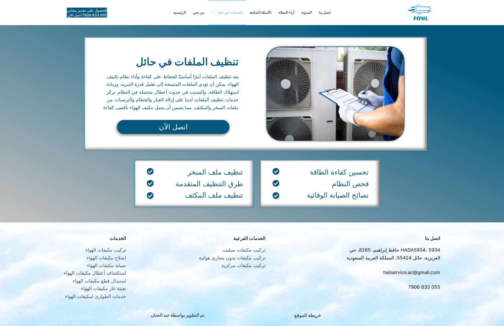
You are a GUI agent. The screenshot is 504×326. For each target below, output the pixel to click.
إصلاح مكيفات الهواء (106, 258)
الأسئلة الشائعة (260, 12)
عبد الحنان (160, 315)
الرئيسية (180, 12)
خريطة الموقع (307, 315)
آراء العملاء (286, 12)
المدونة (307, 12)
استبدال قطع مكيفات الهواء (99, 281)
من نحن (198, 12)
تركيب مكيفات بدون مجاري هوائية (232, 258)
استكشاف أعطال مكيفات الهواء (95, 273)
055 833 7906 (424, 287)
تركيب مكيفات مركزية (243, 265)
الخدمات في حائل (229, 12)
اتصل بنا (324, 12)
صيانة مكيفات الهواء (106, 265)
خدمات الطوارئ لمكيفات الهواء (95, 296)
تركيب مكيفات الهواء (105, 250)
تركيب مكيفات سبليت (244, 250)
